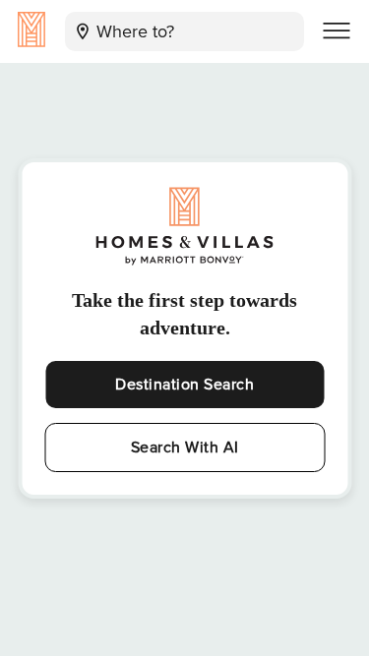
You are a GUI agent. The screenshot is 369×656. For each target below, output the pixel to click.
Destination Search (184, 384)
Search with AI (185, 447)
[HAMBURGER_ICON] (336, 31)
